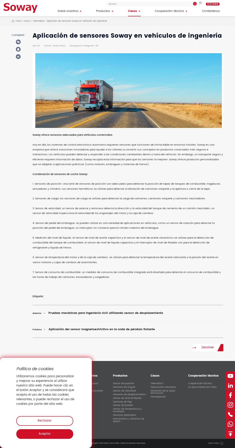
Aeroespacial (158, 397)
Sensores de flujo (122, 402)
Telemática (38, 21)
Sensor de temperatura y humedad (127, 410)
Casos (27, 21)
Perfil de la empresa (86, 383)
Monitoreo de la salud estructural (163, 392)
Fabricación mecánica (163, 387)
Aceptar (45, 433)
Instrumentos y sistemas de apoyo (128, 420)
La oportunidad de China (202, 387)
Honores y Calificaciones (89, 391)
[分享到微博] (18, 56)
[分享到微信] (18, 41)
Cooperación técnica (200, 383)
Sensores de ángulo (124, 387)
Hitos (78, 387)
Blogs (78, 398)
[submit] (195, 4)
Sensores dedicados (124, 415)
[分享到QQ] (18, 49)
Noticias (79, 394)
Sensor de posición (123, 383)
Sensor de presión (123, 405)
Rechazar (45, 420)
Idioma (212, 4)
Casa (18, 21)
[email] (200, 3)
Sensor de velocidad (124, 391)
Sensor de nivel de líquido (127, 398)
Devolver (207, 347)
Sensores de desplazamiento (129, 394)
